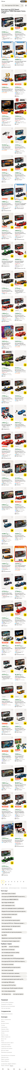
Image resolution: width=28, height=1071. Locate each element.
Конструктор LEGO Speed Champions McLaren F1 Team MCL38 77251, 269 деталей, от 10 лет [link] (20, 398)
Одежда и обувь (5, 1029)
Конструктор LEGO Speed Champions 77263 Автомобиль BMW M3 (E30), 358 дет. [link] (7, 648)
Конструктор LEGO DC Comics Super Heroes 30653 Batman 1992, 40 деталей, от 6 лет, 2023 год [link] (7, 841)
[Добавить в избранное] (12, 15)
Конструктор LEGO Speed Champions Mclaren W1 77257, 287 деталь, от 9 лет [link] (7, 118)
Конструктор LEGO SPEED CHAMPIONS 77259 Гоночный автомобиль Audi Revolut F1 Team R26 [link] (20, 812)
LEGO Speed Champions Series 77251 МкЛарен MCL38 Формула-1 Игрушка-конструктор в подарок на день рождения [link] (20, 566)
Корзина (19, 1069)
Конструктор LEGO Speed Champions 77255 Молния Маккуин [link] (20, 118)
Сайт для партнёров (5, 1008)
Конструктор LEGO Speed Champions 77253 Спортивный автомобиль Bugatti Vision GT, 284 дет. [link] (20, 147)
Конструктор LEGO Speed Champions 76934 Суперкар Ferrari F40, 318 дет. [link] (20, 620)
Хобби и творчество (5, 1036)
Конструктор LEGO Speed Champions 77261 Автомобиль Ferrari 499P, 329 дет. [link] (7, 316)
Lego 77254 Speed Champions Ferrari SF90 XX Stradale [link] (7, 702)
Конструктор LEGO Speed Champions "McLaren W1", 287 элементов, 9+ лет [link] (19, 291)
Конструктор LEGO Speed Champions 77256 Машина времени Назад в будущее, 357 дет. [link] (7, 480)
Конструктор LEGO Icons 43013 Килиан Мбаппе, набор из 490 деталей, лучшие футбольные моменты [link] (7, 90)
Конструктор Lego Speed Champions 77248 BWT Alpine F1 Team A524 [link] (20, 204)
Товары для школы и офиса (7, 1042)
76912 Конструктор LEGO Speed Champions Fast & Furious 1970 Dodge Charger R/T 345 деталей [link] (20, 677)
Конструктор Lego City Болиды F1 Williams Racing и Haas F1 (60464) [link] (7, 425)
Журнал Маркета (5, 1061)
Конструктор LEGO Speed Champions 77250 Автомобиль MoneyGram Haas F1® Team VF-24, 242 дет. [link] (20, 316)
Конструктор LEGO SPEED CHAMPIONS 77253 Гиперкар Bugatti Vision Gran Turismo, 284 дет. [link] (7, 756)
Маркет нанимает (5, 1059)
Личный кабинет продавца (7, 1002)
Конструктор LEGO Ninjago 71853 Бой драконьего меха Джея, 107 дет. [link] (20, 756)
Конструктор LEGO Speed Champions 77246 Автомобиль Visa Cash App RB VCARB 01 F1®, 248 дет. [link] (20, 594)
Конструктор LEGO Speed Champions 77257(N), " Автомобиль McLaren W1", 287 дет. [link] (7, 566)
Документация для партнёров (8, 1006)
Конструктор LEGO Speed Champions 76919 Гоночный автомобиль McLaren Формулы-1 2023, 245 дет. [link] (7, 233)
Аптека (2, 1033)
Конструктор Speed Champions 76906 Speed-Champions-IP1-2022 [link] (20, 262)
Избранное (14, 1069)
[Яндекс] (11, 1066)
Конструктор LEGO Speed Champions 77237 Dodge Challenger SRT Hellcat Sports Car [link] (7, 370)
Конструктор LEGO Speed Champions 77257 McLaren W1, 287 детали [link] (7, 620)
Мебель (3, 1021)
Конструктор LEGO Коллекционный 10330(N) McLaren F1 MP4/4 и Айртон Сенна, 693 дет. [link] (20, 841)
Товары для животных (6, 1046)
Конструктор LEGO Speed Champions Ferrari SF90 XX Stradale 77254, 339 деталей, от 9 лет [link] (20, 233)
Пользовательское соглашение (8, 1055)
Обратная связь (4, 1057)
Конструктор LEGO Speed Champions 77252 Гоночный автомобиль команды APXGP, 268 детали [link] (20, 536)
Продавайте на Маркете (6, 1004)
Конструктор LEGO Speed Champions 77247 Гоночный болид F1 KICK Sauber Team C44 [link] (7, 868)
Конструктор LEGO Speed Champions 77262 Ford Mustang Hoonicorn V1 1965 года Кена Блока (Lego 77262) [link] (7, 291)
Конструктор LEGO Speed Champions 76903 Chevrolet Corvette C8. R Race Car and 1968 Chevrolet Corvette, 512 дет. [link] (7, 507)
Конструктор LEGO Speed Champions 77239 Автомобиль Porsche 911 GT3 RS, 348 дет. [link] (20, 702)
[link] (8, 893)
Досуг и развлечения (6, 1019)
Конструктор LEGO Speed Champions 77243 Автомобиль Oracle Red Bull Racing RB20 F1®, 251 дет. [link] (7, 398)
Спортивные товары (5, 1044)
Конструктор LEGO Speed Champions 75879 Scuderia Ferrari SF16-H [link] (20, 480)
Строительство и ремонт (6, 1048)
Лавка (8, 1069)
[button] (26, 5)
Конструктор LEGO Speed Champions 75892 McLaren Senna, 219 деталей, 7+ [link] (7, 34)
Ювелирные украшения (6, 1052)
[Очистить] (22, 5)
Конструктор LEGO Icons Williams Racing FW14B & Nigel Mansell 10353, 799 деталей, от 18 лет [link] (20, 648)
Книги (2, 1040)
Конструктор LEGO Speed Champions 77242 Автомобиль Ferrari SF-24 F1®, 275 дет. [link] (20, 452)
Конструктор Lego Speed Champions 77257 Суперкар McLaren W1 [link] (20, 62)
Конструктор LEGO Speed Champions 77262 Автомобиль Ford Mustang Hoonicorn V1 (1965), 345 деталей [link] (20, 34)
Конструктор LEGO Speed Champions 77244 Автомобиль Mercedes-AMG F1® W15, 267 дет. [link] (20, 175)
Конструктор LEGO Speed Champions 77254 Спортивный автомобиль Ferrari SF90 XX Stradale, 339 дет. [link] (20, 90)
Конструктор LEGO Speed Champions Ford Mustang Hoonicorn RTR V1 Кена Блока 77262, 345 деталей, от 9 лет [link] (7, 729)
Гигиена (3, 1025)
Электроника (4, 1027)
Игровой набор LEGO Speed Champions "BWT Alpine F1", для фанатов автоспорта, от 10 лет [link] (7, 594)
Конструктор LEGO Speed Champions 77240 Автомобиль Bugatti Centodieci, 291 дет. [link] (20, 729)
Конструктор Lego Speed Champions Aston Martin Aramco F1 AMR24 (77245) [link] (7, 262)
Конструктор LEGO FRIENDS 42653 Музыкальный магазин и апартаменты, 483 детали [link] (7, 344)
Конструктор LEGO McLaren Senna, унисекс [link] (20, 370)
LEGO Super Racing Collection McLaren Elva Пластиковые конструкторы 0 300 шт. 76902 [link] (20, 425)
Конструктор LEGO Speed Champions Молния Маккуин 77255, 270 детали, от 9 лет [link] (7, 452)
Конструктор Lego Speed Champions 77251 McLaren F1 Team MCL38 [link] (7, 62)
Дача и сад (3, 1038)
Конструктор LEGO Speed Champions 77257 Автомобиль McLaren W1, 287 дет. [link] (7, 175)
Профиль (25, 1069)
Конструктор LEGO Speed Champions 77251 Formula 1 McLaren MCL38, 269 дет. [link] (7, 812)
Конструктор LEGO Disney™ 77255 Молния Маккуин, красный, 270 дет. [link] (20, 344)
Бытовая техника (5, 1023)
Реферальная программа (6, 1013)
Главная (3, 1069)
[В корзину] (12, 28)
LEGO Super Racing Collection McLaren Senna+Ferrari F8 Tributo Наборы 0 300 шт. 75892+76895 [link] (7, 147)
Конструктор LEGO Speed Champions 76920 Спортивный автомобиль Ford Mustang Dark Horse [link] (7, 536)
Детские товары (5, 1050)
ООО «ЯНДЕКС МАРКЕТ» (10, 1063)
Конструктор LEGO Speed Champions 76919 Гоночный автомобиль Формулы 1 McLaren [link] (7, 785)
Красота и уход (4, 1035)
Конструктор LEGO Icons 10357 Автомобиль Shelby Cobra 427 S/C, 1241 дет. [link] (20, 785)
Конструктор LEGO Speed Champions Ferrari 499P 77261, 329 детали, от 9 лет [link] (7, 204)
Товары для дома (5, 1031)
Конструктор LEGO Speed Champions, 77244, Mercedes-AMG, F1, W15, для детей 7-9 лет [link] (7, 677)
